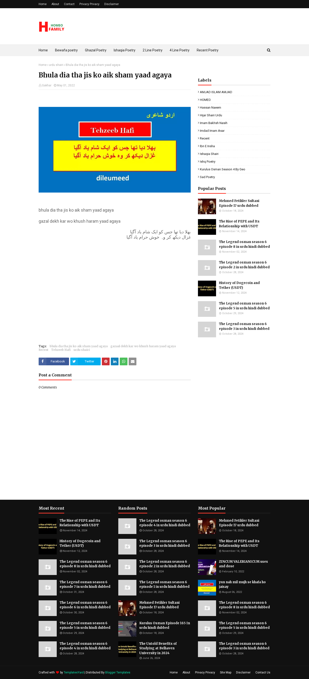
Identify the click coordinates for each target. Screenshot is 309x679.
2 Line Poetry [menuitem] (152, 50)
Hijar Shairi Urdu (211, 115)
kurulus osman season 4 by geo (222, 169)
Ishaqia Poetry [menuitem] (124, 50)
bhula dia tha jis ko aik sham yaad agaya (79, 346)
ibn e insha (207, 146)
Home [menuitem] (43, 50)
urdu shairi (56, 65)
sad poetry (207, 177)
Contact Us (262, 672)
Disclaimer (111, 4)
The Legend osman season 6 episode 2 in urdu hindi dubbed (244, 264)
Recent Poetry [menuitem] (207, 50)
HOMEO (205, 100)
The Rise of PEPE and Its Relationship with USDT (239, 223)
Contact (69, 4)
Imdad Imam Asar (212, 130)
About (55, 4)
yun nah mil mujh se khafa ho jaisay (242, 584)
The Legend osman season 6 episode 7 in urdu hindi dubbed (85, 584)
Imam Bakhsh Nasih (213, 123)
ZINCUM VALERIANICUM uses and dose (243, 564)
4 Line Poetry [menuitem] (180, 50)
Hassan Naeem (210, 107)
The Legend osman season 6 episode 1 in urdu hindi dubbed (164, 584)
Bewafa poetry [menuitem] (66, 50)
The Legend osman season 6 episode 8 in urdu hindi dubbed (244, 244)
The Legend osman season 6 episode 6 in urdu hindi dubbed (85, 605)
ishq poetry (207, 161)
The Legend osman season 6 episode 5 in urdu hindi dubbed (244, 305)
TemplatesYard (74, 672)
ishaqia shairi (209, 154)
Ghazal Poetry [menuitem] (95, 50)
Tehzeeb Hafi (61, 350)
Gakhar (46, 85)
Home (43, 4)
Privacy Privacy (89, 4)
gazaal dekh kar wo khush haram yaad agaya (143, 346)
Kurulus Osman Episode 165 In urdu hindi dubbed (164, 625)
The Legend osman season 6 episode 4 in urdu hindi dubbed (85, 646)
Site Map (225, 672)
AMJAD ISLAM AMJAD (216, 92)
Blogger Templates (117, 672)
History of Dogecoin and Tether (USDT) (239, 285)
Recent (43, 350)
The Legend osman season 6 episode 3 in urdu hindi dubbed (244, 326)
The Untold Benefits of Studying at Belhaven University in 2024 (158, 648)
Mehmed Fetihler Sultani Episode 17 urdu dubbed (239, 203)
